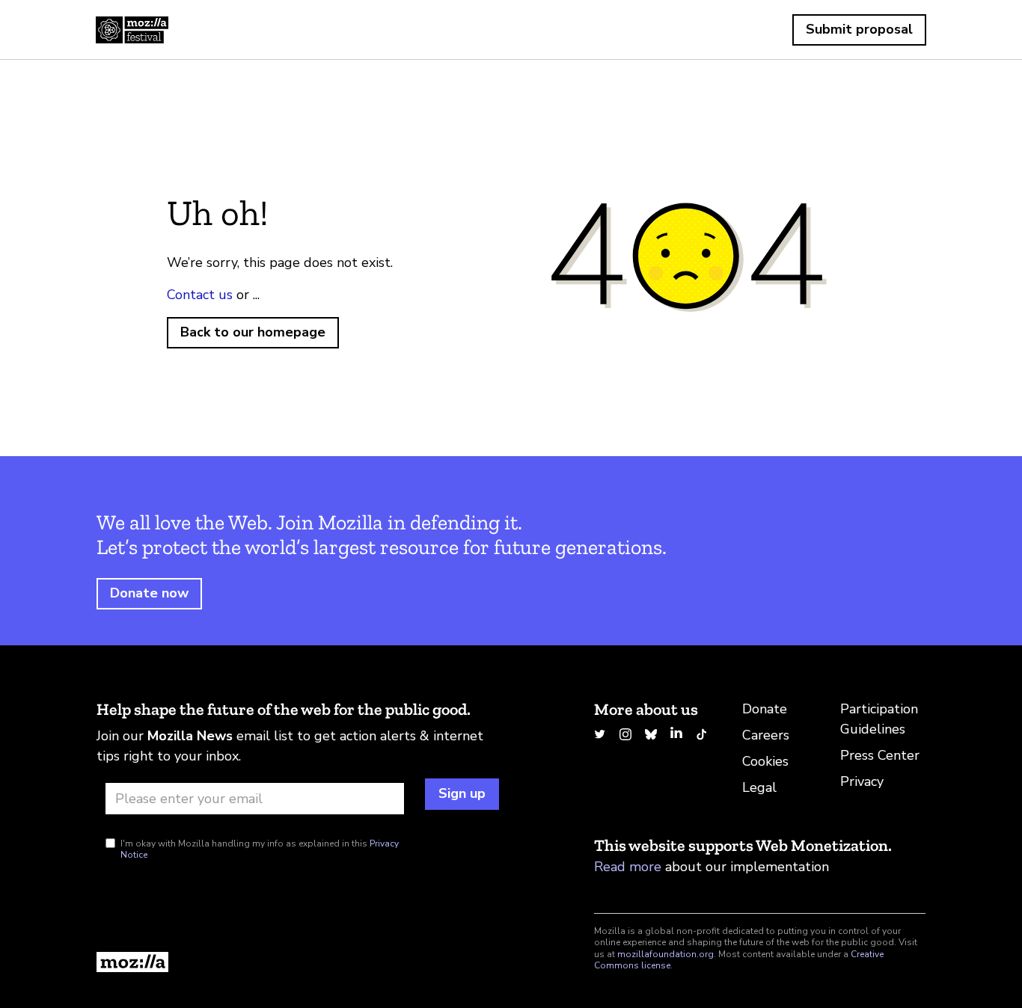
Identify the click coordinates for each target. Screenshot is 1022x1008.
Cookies (765, 761)
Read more (627, 867)
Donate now (149, 593)
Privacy (862, 781)
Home (132, 29)
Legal (759, 787)
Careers (765, 735)
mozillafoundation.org (665, 954)
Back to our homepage (252, 332)
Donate (764, 709)
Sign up (462, 793)
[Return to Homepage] (298, 962)
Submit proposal (859, 29)
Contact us (200, 295)
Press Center (880, 755)
